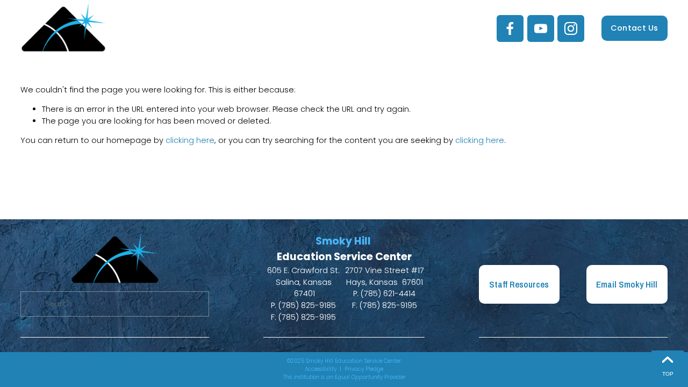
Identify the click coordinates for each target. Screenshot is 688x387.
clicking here (190, 140)
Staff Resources (519, 284)
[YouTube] (540, 28)
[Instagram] (570, 28)
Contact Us (634, 28)
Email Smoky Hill (626, 284)
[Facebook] (510, 28)
